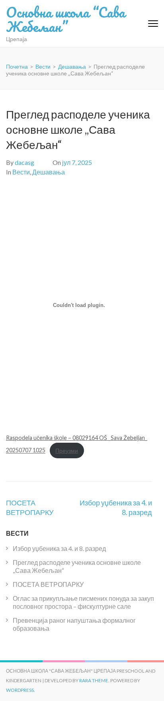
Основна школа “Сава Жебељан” (65, 19)
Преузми (66, 450)
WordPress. (20, 690)
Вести (21, 172)
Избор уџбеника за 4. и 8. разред (59, 548)
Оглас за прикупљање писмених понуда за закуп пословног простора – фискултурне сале (83, 602)
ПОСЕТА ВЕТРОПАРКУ (48, 584)
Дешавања (48, 172)
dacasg (24, 162)
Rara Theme (93, 680)
